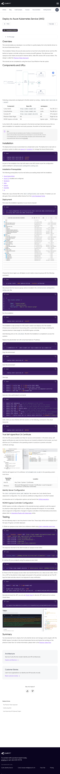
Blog (10, 9)
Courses (27, 9)
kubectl (6, 185)
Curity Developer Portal (38, 196)
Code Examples (18, 9)
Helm (5, 183)
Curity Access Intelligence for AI (26, 767)
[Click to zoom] (30, 82)
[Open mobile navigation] (58, 3)
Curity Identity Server (7, 767)
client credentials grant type (47, 526)
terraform (30, 149)
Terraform (6, 181)
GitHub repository (44, 499)
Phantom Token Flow (45, 642)
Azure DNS (25, 138)
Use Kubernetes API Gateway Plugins (12, 711)
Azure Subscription (9, 176)
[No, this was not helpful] (32, 691)
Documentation (36, 9)
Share (8, 24)
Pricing (52, 767)
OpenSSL (6, 188)
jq (4, 190)
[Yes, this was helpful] (27, 691)
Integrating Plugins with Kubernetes (21, 513)
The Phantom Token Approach (10, 704)
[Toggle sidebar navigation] (57, 10)
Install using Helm (7, 708)
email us (3, 760)
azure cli (22, 149)
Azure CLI (6, 178)
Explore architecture (11, 660)
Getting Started (47, 9)
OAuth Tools (29, 595)
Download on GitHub (11, 30)
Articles (4, 9)
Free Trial (42, 767)
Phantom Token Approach (21, 58)
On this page (10, 37)
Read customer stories (11, 676)
